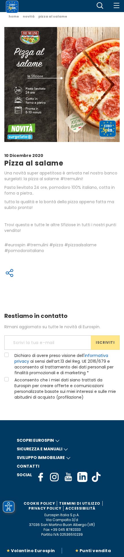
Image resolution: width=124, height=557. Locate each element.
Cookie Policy (39, 503)
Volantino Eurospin (33, 551)
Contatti (28, 466)
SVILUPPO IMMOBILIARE (41, 457)
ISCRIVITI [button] (105, 342)
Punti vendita (95, 551)
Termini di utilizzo (79, 503)
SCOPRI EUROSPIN (35, 440)
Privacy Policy (45, 508)
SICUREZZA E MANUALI (39, 449)
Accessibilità (80, 508)
